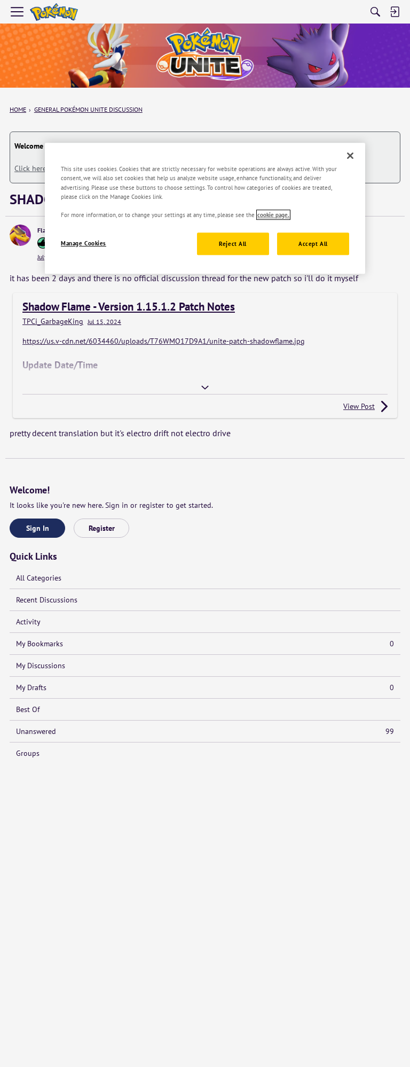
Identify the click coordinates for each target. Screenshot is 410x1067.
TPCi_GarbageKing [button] (52, 321)
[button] (20, 235)
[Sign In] (394, 12)
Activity (28, 622)
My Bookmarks (205, 643)
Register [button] (102, 528)
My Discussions (40, 665)
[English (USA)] (54, 12)
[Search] (375, 12)
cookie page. (273, 215)
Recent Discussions (46, 600)
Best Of (28, 709)
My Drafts (205, 687)
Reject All (233, 243)
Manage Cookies (83, 243)
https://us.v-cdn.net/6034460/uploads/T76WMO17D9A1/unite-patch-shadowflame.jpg (163, 341)
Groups (28, 753)
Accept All (313, 243)
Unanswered (205, 731)
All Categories (38, 578)
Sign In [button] (37, 528)
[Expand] (205, 387)
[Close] (350, 156)
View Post (359, 406)
